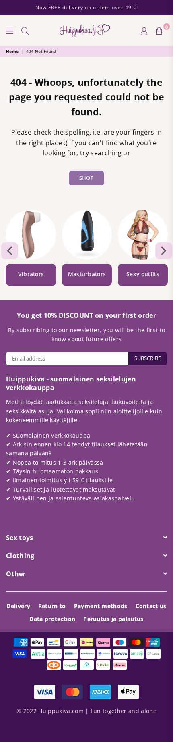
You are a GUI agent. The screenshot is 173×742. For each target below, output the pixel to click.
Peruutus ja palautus (113, 619)
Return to (52, 606)
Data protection (52, 619)
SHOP (86, 177)
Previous (9, 250)
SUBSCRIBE (147, 358)
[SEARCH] (25, 31)
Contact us (151, 606)
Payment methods (101, 606)
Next (163, 250)
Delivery (18, 606)
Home (12, 51)
